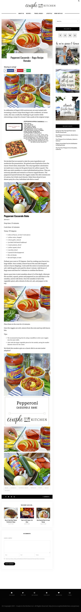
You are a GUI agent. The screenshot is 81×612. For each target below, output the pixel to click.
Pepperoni (33, 487)
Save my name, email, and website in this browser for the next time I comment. (25, 559)
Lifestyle (49, 13)
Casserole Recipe (23, 487)
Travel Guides (38, 13)
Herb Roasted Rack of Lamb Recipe (43, 521)
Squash (47, 487)
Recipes (28, 13)
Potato (40, 487)
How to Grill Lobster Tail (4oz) (27, 521)
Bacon (6, 487)
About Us (21, 13)
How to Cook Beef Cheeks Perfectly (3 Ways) (11, 521)
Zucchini (7, 490)
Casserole (13, 487)
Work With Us (58, 13)
